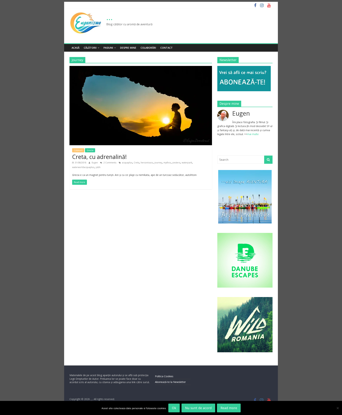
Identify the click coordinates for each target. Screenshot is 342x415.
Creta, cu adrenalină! (99, 157)
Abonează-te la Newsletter (170, 382)
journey (158, 162)
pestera (176, 162)
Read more (229, 408)
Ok (174, 408)
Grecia (90, 150)
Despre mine (128, 47)
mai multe (253, 134)
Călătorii (90, 47)
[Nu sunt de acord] (337, 408)
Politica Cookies (164, 376)
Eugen (95, 162)
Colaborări (148, 47)
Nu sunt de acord (198, 408)
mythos (167, 162)
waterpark (187, 162)
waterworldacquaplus (83, 167)
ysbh (98, 167)
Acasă (75, 47)
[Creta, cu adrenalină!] (140, 68)
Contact (166, 47)
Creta (136, 162)
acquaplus (127, 162)
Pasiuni (108, 47)
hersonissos (147, 162)
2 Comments (109, 162)
